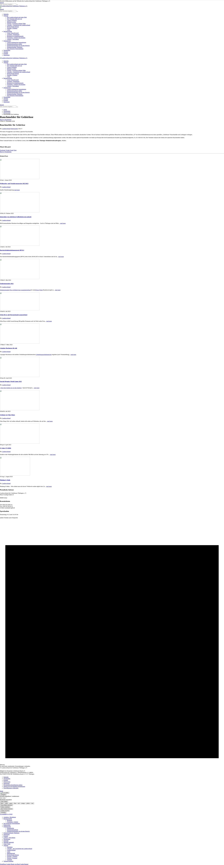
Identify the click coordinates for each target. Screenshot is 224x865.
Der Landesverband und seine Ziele (17, 17)
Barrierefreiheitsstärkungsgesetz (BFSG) (12, 250)
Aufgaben (10, 847)
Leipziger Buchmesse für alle (8, 348)
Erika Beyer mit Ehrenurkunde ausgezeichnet (13, 315)
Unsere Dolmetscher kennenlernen (16, 42)
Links (8, 30)
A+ (4, 798)
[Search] (17, 4)
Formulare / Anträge (12, 822)
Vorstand (9, 859)
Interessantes (14, 128)
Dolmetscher (10, 828)
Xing (15, 150)
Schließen (3, 794)
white (6, 803)
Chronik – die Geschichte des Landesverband (19, 848)
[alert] (112, 643)
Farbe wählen (4, 801)
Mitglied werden (11, 22)
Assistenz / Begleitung (13, 34)
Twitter (8, 150)
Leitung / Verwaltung (13, 39)
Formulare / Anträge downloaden (16, 37)
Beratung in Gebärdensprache (15, 36)
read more (17, 190)
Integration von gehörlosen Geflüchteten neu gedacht (15, 217)
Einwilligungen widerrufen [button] (11, 788)
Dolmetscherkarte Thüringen (11, 833)
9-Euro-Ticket (39, 290)
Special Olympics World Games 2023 (11, 381)
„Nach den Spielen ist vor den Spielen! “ (11, 388)
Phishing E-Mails (5, 480)
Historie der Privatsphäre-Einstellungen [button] (14, 786)
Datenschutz (7, 782)
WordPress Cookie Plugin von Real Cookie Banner (14, 864)
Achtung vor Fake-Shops (7, 415)
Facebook (2, 150)
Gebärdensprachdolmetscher (44, 354)
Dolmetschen (7, 41)
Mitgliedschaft (11, 853)
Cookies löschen (5, 810)
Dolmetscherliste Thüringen (14, 47)
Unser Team (7, 844)
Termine (6, 52)
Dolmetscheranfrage (12, 829)
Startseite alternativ (9, 842)
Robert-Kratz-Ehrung (13, 26)
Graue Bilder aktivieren (6, 805)
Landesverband (6, 128)
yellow (28, 803)
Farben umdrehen (5, 807)
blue (15, 803)
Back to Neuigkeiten (5, 119)
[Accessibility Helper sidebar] (4, 793)
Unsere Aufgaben (12, 20)
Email (11, 150)
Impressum (7, 55)
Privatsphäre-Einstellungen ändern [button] (13, 785)
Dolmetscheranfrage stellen (14, 44)
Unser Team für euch (13, 33)
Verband (6, 15)
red (19, 803)
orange (23, 803)
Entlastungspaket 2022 (6, 283)
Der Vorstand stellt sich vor (14, 19)
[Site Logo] (13, 6)
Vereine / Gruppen (12, 858)
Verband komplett (8, 861)
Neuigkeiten (7, 50)
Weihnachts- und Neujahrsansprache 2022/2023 (14, 183)
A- (1, 798)
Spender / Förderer (12, 28)
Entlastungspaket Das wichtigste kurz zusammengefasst (15, 290)
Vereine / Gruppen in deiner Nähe (16, 23)
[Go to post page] (19, 178)
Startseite (6, 14)
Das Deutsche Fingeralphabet (15, 48)
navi (32, 803)
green (11, 803)
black (2, 803)
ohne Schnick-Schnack (6, 809)
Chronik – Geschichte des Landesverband (18, 25)
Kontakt (6, 53)
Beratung (9, 820)
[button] (2, 2)
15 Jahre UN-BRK (5, 448)
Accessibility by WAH (6, 814)
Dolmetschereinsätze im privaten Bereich (18, 45)
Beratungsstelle (8, 31)
